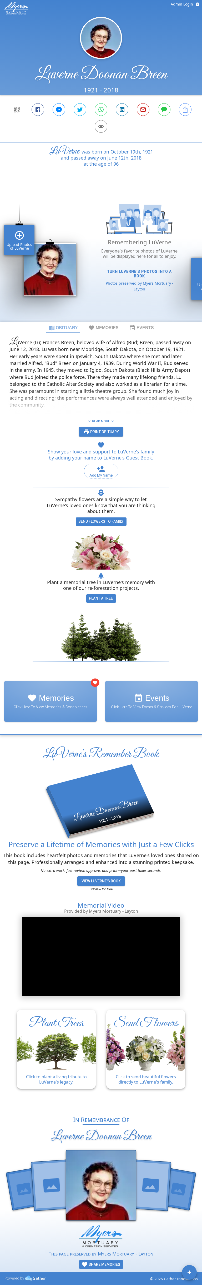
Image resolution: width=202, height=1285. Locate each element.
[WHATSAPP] (101, 109)
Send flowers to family (100, 521)
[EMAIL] (143, 109)
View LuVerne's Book (101, 881)
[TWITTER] (80, 109)
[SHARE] (185, 109)
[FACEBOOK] (38, 109)
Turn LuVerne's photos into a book (139, 273)
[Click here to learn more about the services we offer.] (100, 1237)
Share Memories (104, 1264)
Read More (101, 421)
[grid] (101, 255)
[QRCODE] (17, 109)
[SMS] (164, 109)
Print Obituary (104, 432)
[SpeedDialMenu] (189, 1272)
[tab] (63, 327)
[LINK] (101, 126)
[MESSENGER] (59, 109)
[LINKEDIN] (122, 109)
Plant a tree (101, 598)
